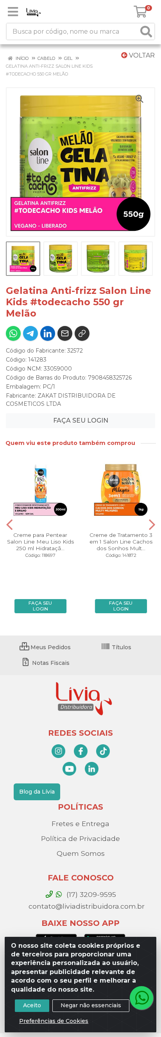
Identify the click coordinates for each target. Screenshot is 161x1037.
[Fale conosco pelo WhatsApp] (141, 998)
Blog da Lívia (37, 791)
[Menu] (13, 12)
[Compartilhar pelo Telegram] (30, 333)
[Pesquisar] (146, 31)
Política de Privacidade (80, 838)
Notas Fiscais (50, 662)
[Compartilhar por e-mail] (64, 333)
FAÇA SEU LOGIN (80, 420)
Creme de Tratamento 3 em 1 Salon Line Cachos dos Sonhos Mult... (120, 541)
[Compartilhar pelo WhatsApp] (13, 333)
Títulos (120, 647)
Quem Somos (81, 853)
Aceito (32, 1005)
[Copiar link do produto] (82, 333)
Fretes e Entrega (80, 823)
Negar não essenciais (91, 1005)
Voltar (141, 55)
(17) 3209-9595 (90, 894)
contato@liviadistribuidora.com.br (86, 906)
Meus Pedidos (50, 647)
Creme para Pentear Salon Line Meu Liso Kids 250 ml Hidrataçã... (40, 541)
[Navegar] (9, 524)
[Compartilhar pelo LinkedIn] (47, 333)
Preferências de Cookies (53, 1020)
